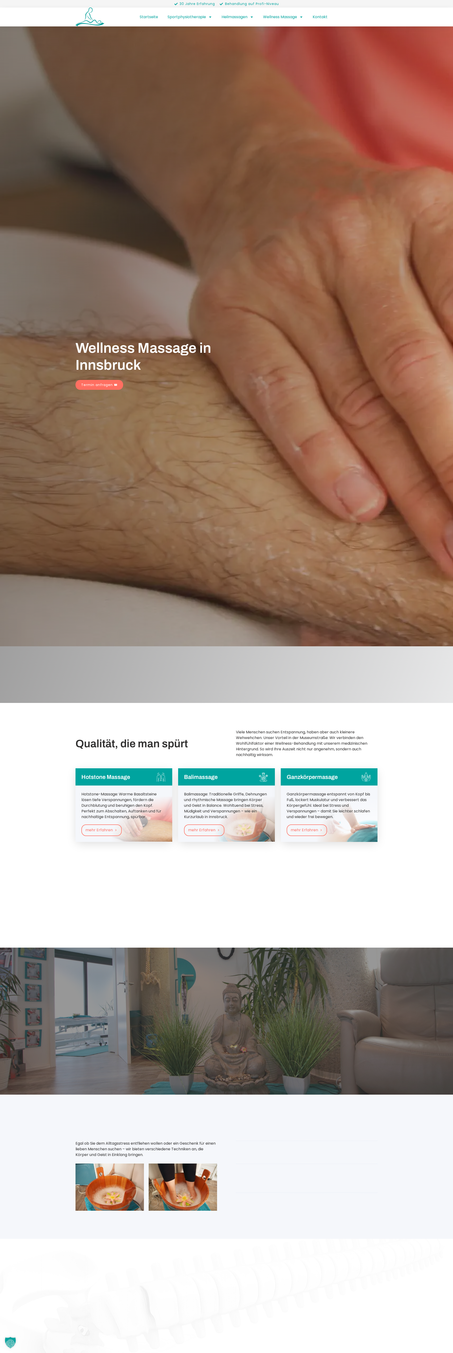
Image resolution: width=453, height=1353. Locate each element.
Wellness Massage (280, 17)
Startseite (149, 17)
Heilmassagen (234, 17)
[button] (10, 1342)
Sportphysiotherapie (187, 17)
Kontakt (320, 17)
